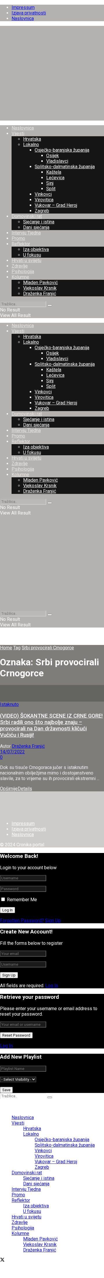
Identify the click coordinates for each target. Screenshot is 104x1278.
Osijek (52, 155)
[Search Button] (49, 305)
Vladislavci (57, 161)
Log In (51, 985)
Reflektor (21, 244)
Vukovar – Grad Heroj (56, 205)
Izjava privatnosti (29, 13)
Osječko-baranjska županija (62, 150)
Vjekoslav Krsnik (40, 288)
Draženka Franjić (39, 293)
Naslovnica (23, 18)
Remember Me (22, 899)
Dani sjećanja (36, 227)
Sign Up (53, 920)
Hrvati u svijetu (26, 260)
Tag (17, 647)
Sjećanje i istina (38, 222)
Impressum (23, 7)
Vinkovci (43, 194)
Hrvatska (32, 139)
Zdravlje (20, 266)
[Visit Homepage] (52, 118)
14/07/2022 (12, 751)
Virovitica (44, 199)
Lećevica (55, 177)
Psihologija (23, 271)
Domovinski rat (27, 216)
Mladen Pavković (40, 282)
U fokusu (32, 255)
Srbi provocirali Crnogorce (48, 647)
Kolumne (20, 277)
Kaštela (53, 172)
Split (50, 188)
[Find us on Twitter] (2, 1260)
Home (6, 647)
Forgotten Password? (22, 920)
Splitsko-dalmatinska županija (65, 166)
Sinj (49, 183)
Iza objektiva (36, 249)
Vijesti (18, 133)
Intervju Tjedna (26, 233)
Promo (18, 238)
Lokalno (31, 144)
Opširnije (16, 788)
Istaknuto (9, 704)
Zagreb (42, 211)
